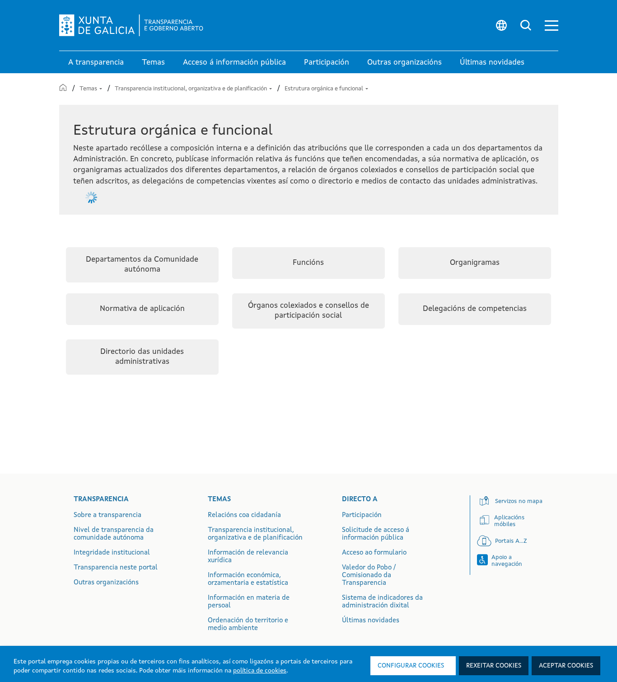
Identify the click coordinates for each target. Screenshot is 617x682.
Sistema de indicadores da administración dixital (382, 602)
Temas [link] (153, 62)
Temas (88, 89)
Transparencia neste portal (116, 567)
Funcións (308, 263)
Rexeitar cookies (493, 666)
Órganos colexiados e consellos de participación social (308, 311)
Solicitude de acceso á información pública (375, 534)
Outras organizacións (106, 582)
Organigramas (475, 263)
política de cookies (259, 671)
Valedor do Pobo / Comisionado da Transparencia (369, 575)
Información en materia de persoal (249, 602)
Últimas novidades (370, 620)
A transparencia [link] (96, 62)
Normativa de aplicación (142, 309)
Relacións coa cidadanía (244, 515)
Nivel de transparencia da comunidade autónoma (114, 534)
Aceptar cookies (566, 666)
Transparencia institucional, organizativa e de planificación (191, 89)
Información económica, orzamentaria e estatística (248, 579)
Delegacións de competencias (475, 309)
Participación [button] (326, 62)
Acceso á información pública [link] (234, 62)
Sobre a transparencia (107, 515)
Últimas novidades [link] (492, 62)
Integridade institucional (112, 553)
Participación (362, 515)
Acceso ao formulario (374, 553)
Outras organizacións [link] (404, 62)
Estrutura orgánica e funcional (325, 89)
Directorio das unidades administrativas (142, 357)
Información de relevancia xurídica (248, 557)
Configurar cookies (411, 666)
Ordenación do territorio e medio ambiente (248, 624)
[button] (551, 25)
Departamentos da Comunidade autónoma (142, 264)
